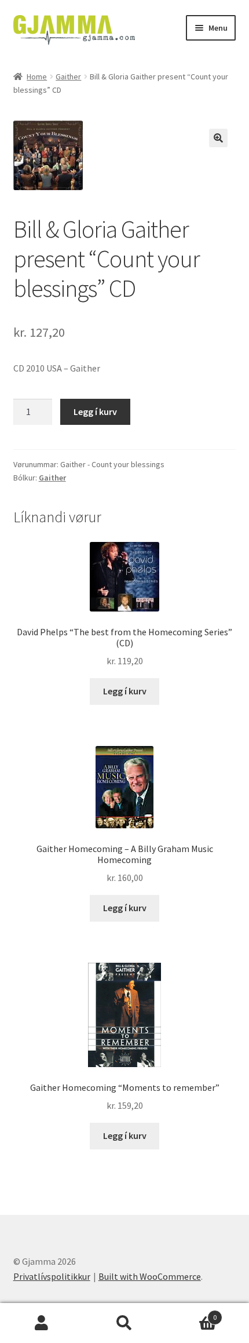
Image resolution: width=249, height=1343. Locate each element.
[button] (218, 138)
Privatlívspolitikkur (51, 1276)
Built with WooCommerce (149, 1276)
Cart (191, 1313)
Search (124, 1323)
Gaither (68, 76)
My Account (41, 1323)
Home (37, 76)
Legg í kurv (95, 411)
